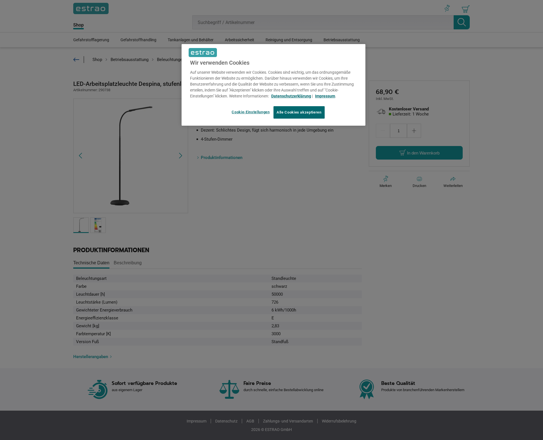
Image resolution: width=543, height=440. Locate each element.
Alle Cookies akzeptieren (299, 112)
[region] (273, 85)
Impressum (325, 96)
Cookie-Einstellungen (251, 112)
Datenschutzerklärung (291, 96)
